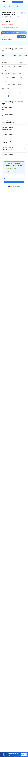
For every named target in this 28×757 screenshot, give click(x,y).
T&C (11, 39)
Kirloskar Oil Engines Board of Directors (7, 148)
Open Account (21, 36)
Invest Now (24, 754)
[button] (22, 13)
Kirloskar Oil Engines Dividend (7, 141)
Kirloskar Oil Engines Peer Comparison (7, 135)
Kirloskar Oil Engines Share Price (7, 108)
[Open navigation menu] (25, 2)
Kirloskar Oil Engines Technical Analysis (7, 128)
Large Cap (18, 16)
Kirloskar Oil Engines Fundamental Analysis (8, 121)
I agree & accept (7, 39)
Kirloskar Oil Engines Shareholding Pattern (7, 155)
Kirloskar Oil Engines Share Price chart (7, 115)
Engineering (11, 16)
